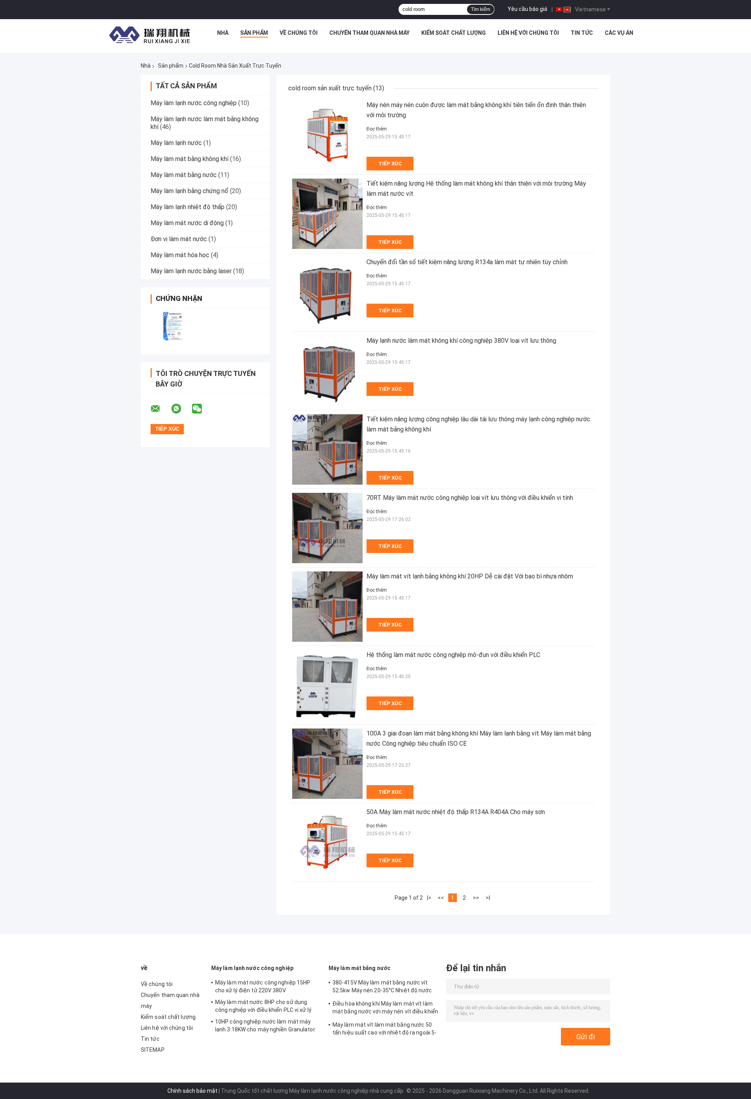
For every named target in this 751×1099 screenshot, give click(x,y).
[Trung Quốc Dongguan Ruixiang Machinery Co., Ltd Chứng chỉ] (173, 326)
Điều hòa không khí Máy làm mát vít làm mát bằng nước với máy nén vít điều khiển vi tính (385, 1009)
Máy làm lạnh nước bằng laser (191, 271)
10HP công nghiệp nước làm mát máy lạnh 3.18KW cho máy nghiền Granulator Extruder (265, 1026)
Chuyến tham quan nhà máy (369, 33)
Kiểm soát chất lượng (453, 33)
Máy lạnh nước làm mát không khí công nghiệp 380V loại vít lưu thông (461, 340)
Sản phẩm (254, 33)
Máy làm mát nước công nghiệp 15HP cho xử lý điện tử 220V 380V (262, 986)
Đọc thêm (377, 129)
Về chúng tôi (299, 33)
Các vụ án (619, 33)
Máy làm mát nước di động (187, 223)
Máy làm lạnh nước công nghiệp (194, 103)
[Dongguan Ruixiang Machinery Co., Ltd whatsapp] (181, 408)
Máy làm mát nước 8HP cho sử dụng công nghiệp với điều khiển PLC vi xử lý (263, 1006)
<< (441, 898)
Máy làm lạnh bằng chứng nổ (189, 191)
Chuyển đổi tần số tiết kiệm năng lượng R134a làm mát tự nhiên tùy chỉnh (467, 262)
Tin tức (582, 33)
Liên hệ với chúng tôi (528, 33)
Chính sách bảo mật (192, 1091)
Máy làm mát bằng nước (184, 175)
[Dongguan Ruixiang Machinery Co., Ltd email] (160, 408)
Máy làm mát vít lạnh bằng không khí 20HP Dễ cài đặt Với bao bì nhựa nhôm (470, 576)
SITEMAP (153, 1050)
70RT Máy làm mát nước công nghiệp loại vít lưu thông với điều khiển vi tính (470, 497)
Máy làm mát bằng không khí (189, 159)
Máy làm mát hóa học (180, 255)
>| (488, 898)
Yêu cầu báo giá (527, 9)
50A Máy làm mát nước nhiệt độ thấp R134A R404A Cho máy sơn (456, 812)
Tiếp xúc (390, 163)
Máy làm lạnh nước (176, 143)
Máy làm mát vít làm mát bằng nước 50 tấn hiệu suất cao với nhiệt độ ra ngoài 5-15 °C (384, 1030)
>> (476, 898)
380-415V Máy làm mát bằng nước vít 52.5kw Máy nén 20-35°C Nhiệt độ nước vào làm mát (382, 987)
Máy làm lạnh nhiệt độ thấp (188, 207)
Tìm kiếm (480, 9)
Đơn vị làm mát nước (179, 239)
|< (429, 898)
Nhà (222, 33)
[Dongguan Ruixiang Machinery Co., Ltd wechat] (202, 408)
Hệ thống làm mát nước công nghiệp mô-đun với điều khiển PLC (453, 655)
